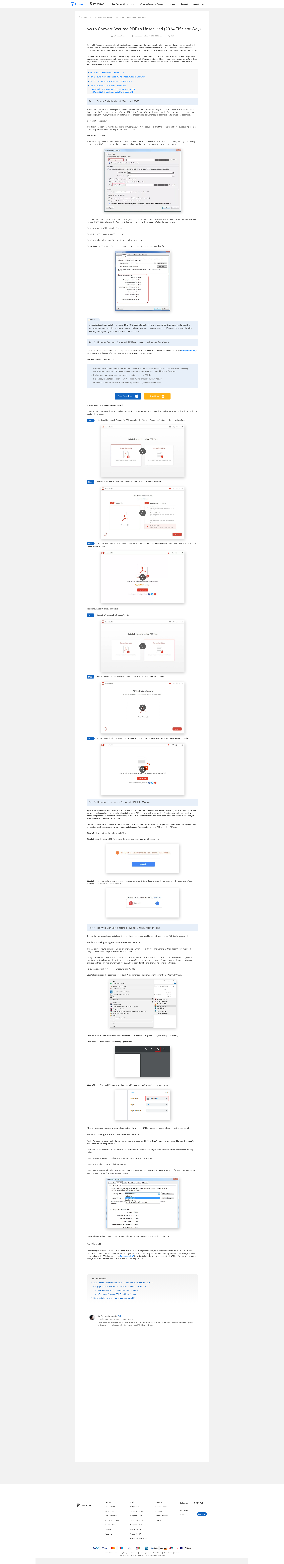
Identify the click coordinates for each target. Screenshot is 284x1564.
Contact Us (159, 1511)
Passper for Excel (136, 1516)
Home (83, 17)
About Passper (110, 1507)
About (196, 4)
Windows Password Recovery (152, 4)
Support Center (161, 1507)
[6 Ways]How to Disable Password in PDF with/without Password (119, 1286)
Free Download (125, 396)
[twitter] (197, 1503)
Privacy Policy (109, 1529)
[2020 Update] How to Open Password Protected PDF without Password (123, 1283)
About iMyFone (168, 1553)
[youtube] (201, 1503)
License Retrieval (161, 1516)
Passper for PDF (135, 1529)
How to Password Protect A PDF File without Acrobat (114, 1294)
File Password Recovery (122, 4)
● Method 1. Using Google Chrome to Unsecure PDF (113, 89)
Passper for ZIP (135, 1534)
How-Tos (158, 1520)
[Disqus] (142, 1360)
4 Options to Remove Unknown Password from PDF (114, 1298)
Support (184, 4)
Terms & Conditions (112, 1516)
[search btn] (203, 4)
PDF (89, 17)
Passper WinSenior (137, 1511)
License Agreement (112, 1520)
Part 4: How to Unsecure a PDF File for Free (108, 85)
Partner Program (111, 1511)
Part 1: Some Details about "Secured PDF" (107, 72)
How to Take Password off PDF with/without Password (115, 1290)
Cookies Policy (133, 1553)
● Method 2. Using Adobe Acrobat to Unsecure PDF (113, 92)
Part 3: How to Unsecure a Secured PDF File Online (111, 81)
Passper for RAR (136, 1525)
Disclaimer (108, 1534)
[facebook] (194, 1503)
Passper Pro (134, 1507)
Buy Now (154, 396)
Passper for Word (136, 1520)
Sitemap (177, 1553)
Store (173, 4)
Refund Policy (110, 1525)
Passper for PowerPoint (138, 1538)
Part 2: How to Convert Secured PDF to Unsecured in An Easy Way (117, 77)
